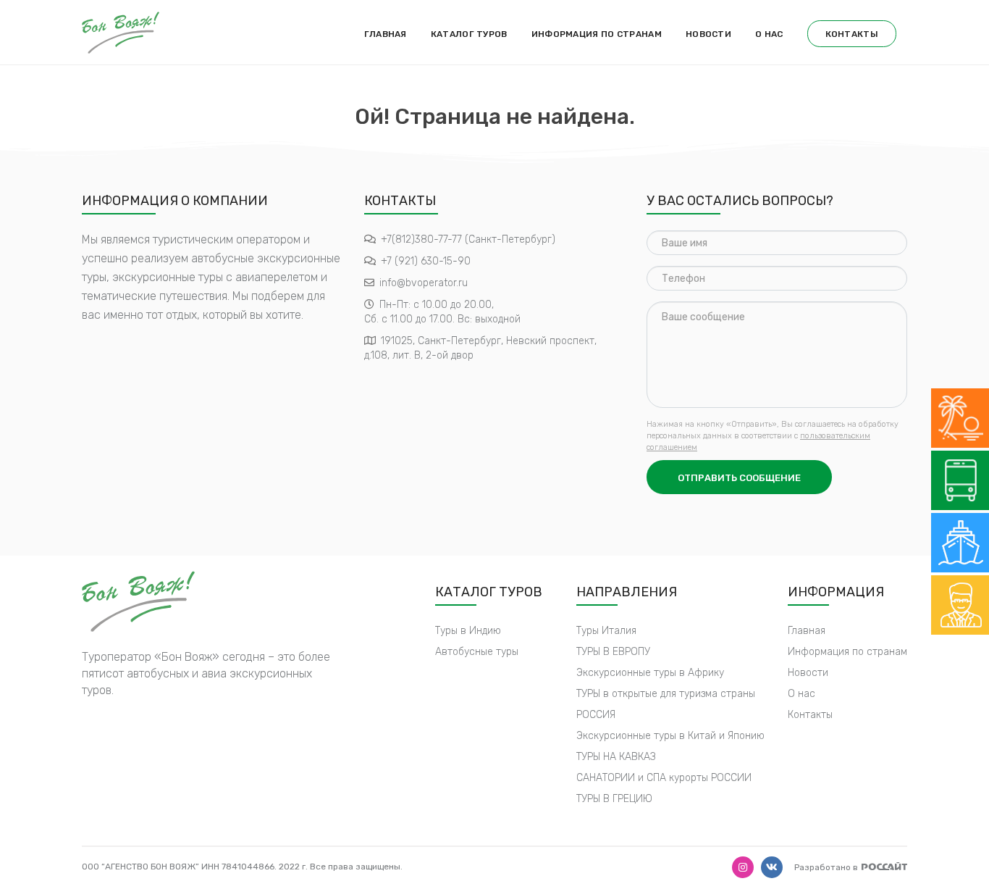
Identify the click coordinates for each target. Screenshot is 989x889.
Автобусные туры (476, 652)
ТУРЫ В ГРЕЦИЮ (614, 799)
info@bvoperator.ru (423, 283)
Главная (385, 34)
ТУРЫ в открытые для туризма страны (665, 694)
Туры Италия (606, 631)
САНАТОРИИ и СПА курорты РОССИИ (664, 778)
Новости (708, 34)
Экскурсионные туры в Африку (650, 673)
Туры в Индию (468, 631)
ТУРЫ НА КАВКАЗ (616, 757)
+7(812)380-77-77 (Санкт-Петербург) (468, 239)
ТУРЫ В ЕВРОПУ (613, 652)
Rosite (884, 866)
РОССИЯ (595, 715)
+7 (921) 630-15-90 (426, 261)
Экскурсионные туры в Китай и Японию (670, 736)
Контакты (851, 34)
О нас (769, 34)
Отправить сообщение (739, 477)
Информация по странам (596, 34)
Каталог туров (469, 34)
